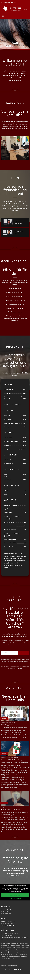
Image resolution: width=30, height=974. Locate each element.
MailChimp (20, 661)
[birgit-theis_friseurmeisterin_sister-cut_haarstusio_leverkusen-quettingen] (8, 221)
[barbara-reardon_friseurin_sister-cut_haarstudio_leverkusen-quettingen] (8, 232)
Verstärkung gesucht (7, 725)
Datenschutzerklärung (18, 668)
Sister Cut (13, 722)
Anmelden (23, 653)
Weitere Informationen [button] (15, 898)
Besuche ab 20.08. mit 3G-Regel (10, 809)
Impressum (3, 965)
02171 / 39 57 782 (11, 2)
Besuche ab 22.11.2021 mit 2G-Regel (12, 760)
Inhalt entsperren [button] (15, 895)
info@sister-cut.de (24, 663)
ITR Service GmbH (18, 969)
